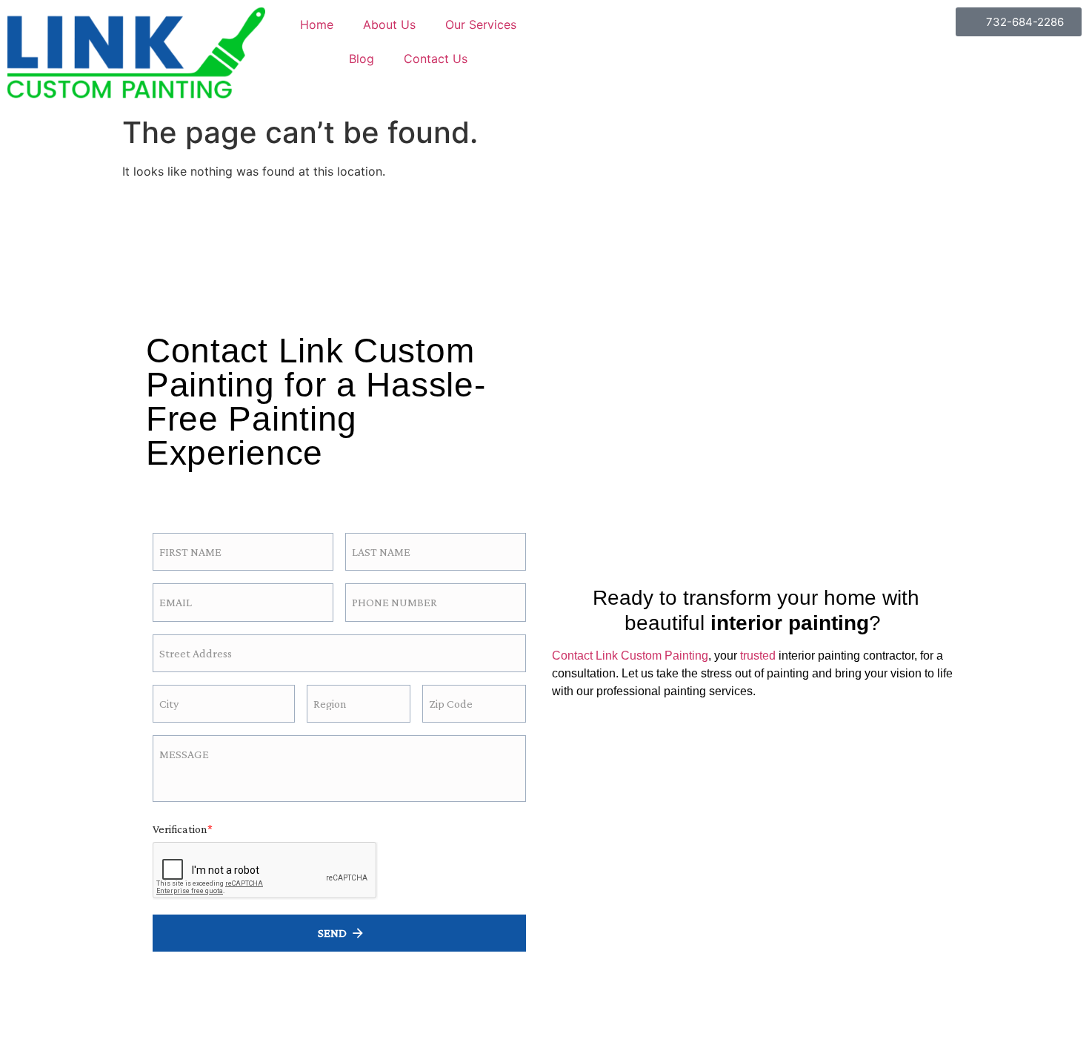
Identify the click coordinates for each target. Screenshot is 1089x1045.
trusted (758, 655)
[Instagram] (219, 488)
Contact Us (435, 58)
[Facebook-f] (179, 488)
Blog (361, 58)
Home (316, 24)
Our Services (480, 24)
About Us (389, 24)
